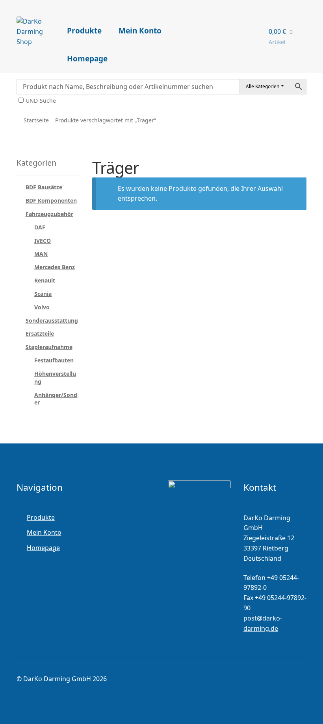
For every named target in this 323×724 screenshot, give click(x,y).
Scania (43, 293)
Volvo (42, 307)
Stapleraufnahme (49, 347)
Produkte (84, 31)
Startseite (36, 120)
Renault (44, 280)
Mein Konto (140, 31)
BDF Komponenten (51, 200)
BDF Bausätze (44, 187)
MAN (41, 253)
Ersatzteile (40, 333)
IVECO (42, 240)
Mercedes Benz (54, 267)
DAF (39, 227)
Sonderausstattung (52, 320)
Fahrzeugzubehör (49, 214)
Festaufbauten (54, 360)
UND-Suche (41, 100)
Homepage (87, 59)
